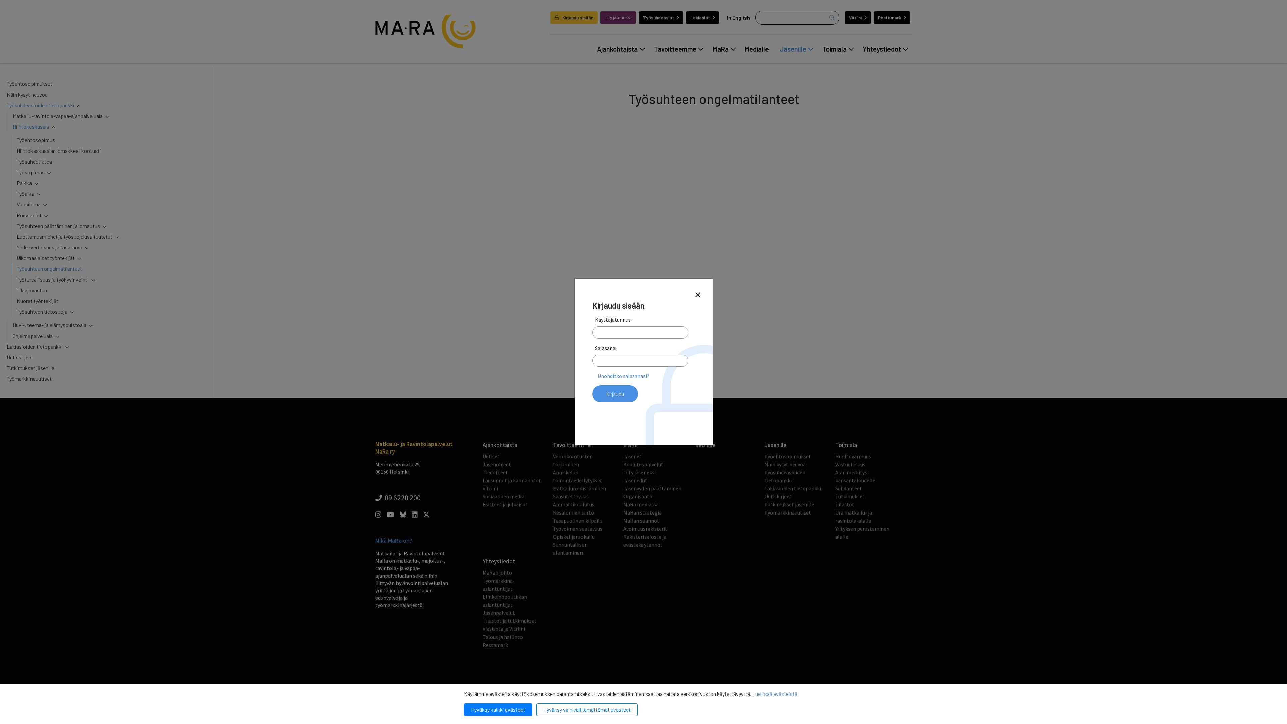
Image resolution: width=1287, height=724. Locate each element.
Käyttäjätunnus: (613, 319)
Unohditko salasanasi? (623, 376)
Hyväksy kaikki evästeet (498, 709)
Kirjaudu (615, 393)
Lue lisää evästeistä (774, 693)
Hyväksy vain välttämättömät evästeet (587, 709)
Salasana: (605, 348)
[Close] (698, 295)
